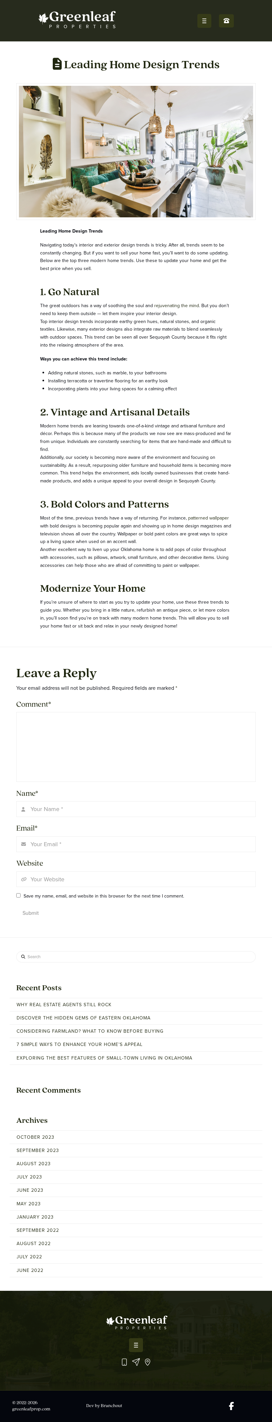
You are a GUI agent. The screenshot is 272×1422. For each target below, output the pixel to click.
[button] (204, 21)
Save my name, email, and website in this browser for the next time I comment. (104, 896)
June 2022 (30, 1270)
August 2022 (34, 1243)
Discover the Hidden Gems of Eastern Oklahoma (84, 1017)
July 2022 (29, 1256)
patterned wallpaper (208, 518)
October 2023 (35, 1137)
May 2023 (29, 1203)
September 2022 (38, 1230)
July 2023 (29, 1177)
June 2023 (30, 1190)
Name (27, 794)
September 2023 (38, 1150)
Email (26, 829)
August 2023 (34, 1163)
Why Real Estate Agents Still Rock (64, 1004)
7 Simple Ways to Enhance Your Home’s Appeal (80, 1044)
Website (29, 864)
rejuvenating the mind (176, 305)
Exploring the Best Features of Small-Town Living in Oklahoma (104, 1058)
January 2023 (35, 1217)
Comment (33, 705)
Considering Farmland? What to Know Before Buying (90, 1031)
